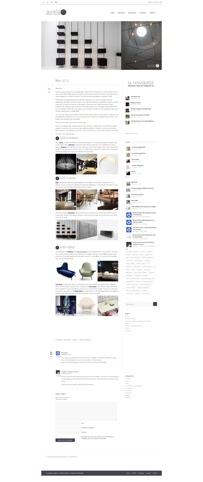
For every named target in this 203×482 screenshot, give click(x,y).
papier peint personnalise (140, 272)
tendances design (130, 287)
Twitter (47, 2)
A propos (142, 13)
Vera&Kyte (144, 290)
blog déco (136, 251)
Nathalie (64, 353)
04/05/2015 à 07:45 (66, 354)
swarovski (138, 281)
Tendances (88, 339)
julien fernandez (139, 260)
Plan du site (128, 330)
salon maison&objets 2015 (147, 278)
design (141, 254)
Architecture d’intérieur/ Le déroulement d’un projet (138, 321)
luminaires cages (140, 263)
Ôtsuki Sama (146, 293)
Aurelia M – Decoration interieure (133, 326)
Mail (56, 2)
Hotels (126, 383)
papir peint (151, 272)
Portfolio (121, 13)
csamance (135, 254)
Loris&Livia (148, 260)
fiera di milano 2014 (135, 257)
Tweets (74, 339)
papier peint (129, 272)
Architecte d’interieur (130, 318)
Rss (52, 2)
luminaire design (130, 263)
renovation (144, 275)
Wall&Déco (138, 293)
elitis (127, 257)
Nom (82, 423)
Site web (83, 432)
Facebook (43, 2)
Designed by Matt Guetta (77, 473)
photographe (129, 275)
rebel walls (137, 275)
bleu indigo (129, 251)
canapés (128, 254)
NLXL (133, 269)
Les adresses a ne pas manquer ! (134, 386)
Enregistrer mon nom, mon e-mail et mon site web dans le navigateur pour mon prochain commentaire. (97, 437)
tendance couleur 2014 (132, 284)
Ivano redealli (129, 260)
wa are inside (129, 293)
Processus (132, 13)
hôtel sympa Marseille (147, 257)
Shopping (127, 395)
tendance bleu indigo (148, 281)
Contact (152, 13)
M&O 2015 (129, 266)
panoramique (147, 269)
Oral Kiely (139, 269)
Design (82, 339)
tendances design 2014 (143, 287)
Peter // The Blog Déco (70, 371)
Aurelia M (127, 323)
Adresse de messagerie (87, 427)
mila (154, 266)
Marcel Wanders (82, 252)
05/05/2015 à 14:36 (66, 373)
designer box (148, 254)
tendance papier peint (145, 284)
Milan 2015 (62, 81)
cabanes (143, 251)
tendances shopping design (133, 290)
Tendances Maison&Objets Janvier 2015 (57, 456)
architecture (128, 379)
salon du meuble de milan (132, 278)
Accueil (127, 316)
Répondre (59, 357)
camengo (149, 251)
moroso (128, 269)
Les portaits (128, 390)
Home (112, 13)
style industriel (129, 281)
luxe (148, 263)
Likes (67, 339)
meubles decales (147, 266)
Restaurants (128, 393)
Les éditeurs (128, 388)
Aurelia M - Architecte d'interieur (61, 473)
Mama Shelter (137, 266)
